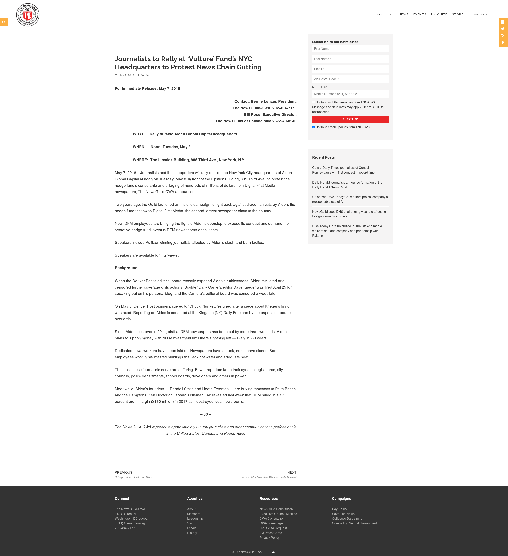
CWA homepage (271, 523)
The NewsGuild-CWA (248, 552)
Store (458, 14)
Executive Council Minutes (278, 513)
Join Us (477, 14)
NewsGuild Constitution (276, 509)
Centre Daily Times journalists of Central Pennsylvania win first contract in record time (343, 170)
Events (419, 14)
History (192, 532)
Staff (190, 523)
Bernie (144, 75)
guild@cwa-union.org (130, 523)
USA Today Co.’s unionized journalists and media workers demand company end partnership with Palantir (347, 231)
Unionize (439, 14)
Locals (191, 528)
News (404, 14)
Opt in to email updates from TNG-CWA (343, 127)
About (382, 14)
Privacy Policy (270, 537)
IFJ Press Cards (271, 532)
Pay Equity (339, 509)
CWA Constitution (272, 518)
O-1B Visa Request (273, 528)
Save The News (343, 513)
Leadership (195, 518)
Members (193, 513)
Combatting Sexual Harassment (354, 523)
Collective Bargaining (347, 518)
